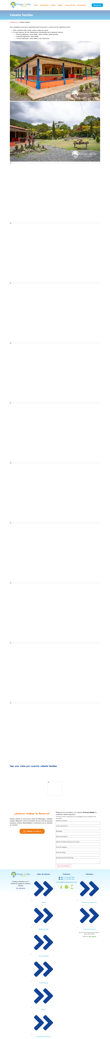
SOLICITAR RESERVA (63, 866)
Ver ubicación (20, 888)
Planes (53, 5)
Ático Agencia (92, 936)
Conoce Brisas (70, 5)
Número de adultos (61, 836)
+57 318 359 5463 (69, 879)
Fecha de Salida (60, 852)
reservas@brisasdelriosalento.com (66, 882)
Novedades (82, 5)
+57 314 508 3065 (69, 877)
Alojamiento (44, 5)
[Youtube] (72, 887)
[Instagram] (67, 887)
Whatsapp (59, 831)
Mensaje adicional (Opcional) (64, 857)
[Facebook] (61, 887)
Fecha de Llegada (61, 847)
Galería (60, 5)
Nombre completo (62, 820)
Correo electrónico (62, 826)
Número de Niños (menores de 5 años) (67, 841)
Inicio (36, 5)
